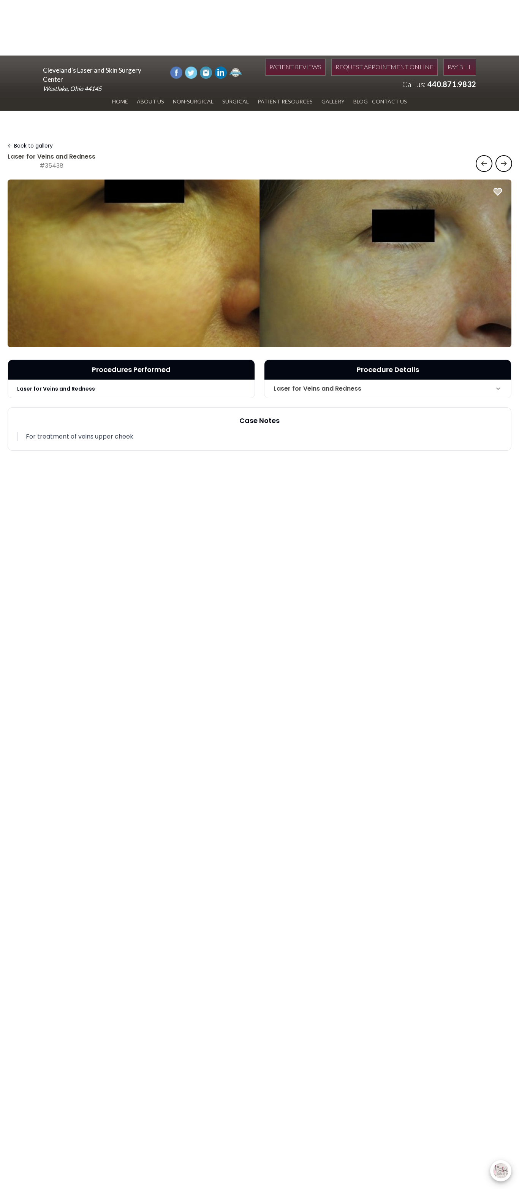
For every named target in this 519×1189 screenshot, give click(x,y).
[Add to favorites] (497, 191)
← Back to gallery (30, 145)
